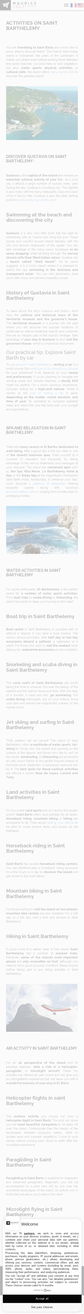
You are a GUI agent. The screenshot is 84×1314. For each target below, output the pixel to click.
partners (29, 1233)
